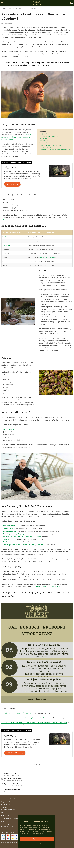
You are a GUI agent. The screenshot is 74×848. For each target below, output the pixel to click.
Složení (3, 821)
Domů (3, 8)
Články (9, 8)
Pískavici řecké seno (11, 526)
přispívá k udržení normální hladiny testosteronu (27, 545)
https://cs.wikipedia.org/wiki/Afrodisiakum (17, 713)
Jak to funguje (6, 824)
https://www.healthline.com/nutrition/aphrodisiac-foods (22, 718)
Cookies (4, 807)
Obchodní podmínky (8, 810)
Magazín (4, 829)
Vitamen (10, 167)
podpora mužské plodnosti (47, 257)
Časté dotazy (5, 804)
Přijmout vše (37, 839)
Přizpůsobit (37, 844)
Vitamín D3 (7, 536)
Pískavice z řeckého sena (10, 241)
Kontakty (4, 812)
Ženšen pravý (6, 237)
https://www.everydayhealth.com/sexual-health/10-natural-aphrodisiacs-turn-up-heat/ (34, 722)
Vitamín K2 (7, 539)
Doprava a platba (7, 802)
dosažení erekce (9, 429)
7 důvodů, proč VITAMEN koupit (12, 818)
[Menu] (4, 3)
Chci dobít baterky (14, 753)
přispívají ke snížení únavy (30, 534)
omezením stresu (54, 586)
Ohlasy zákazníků (7, 826)
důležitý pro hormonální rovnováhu (27, 536)
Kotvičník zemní (7, 245)
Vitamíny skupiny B (11, 534)
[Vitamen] (59, 176)
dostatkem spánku (39, 586)
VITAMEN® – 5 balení (10, 840)
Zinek (5, 545)
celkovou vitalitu (7, 220)
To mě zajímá (12, 184)
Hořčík (5, 542)
